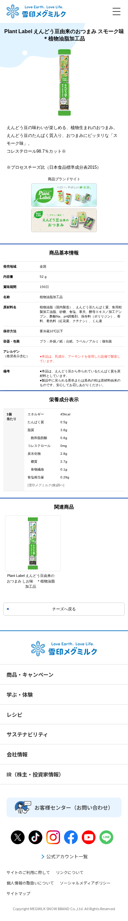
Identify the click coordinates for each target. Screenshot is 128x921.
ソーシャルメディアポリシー (85, 883)
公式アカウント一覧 (67, 856)
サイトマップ (18, 893)
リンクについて (69, 872)
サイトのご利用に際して (28, 872)
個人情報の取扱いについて (30, 883)
